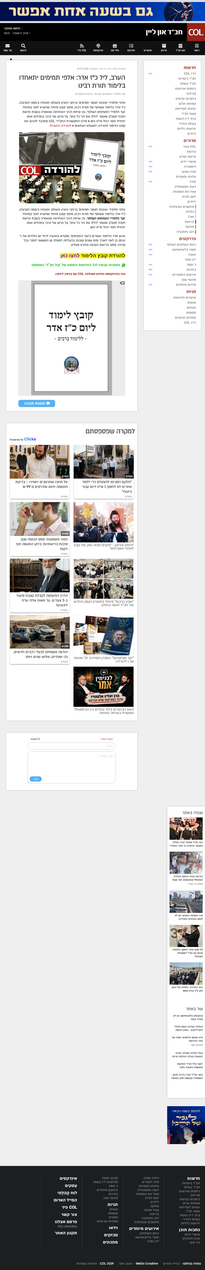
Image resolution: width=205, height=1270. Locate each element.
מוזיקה (154, 1206)
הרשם (16, 28)
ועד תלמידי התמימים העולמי (109, 94)
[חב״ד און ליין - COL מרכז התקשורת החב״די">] (174, 32)
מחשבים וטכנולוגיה (146, 1222)
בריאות (154, 1214)
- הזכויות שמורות (95, 1263)
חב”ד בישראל (191, 1183)
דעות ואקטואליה (148, 1190)
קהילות (195, 1195)
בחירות (113, 1194)
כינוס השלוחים (149, 1233)
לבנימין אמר (197, 1045)
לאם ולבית (152, 1198)
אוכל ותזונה (151, 1210)
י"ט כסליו (153, 1241)
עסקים (71, 1186)
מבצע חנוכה (110, 1178)
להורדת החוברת (60, 126)
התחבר (8, 28)
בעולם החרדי (191, 1219)
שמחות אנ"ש (191, 1203)
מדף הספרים (150, 1182)
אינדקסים (68, 1178)
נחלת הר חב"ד (195, 884)
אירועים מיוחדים (107, 1190)
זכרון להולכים (191, 1238)
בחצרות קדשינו (190, 1199)
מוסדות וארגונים (107, 1221)
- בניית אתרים (181, 1263)
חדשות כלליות (190, 1223)
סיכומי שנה (110, 1198)
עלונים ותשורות (84, 94)
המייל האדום (65, 1200)
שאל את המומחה (147, 1194)
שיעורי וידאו (192, 1234)
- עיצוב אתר (138, 1263)
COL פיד (69, 1207)
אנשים (114, 1209)
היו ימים (195, 1242)
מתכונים (110, 1242)
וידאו (113, 1228)
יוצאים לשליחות (189, 1207)
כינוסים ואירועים (189, 1191)
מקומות (113, 1213)
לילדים (154, 1202)
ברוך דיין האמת (190, 1215)
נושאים (113, 1217)
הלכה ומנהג (151, 1178)
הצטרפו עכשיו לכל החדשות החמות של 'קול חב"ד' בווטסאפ (75, 265)
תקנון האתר (66, 1233)
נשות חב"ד (193, 1211)
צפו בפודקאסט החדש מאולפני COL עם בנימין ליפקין (90, 274)
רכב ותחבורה (150, 1218)
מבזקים (111, 1235)
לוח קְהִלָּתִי (67, 1193)
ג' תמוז (113, 1186)
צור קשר (69, 1214)
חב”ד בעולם (192, 1187)
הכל (150, 73)
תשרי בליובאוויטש (147, 1237)
